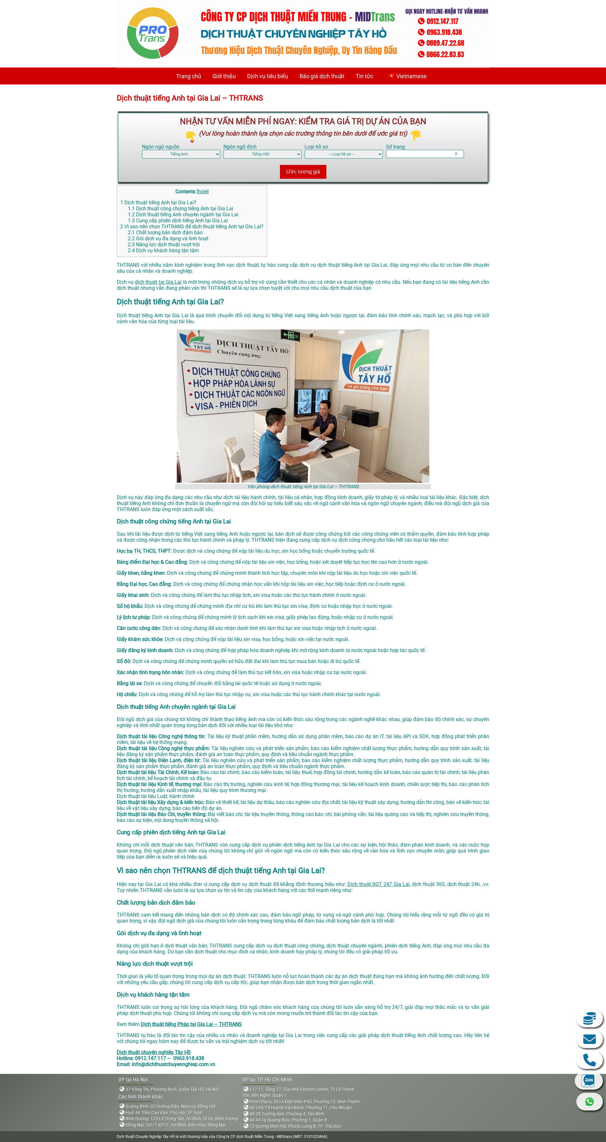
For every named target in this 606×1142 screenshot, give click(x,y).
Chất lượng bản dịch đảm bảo (165, 233)
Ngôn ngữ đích (240, 147)
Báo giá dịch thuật (322, 76)
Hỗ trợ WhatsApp (589, 1101)
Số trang (395, 147)
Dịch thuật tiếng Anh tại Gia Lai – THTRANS (190, 98)
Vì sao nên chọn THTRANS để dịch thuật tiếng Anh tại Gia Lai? (192, 227)
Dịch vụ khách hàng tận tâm (163, 250)
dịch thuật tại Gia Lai (158, 282)
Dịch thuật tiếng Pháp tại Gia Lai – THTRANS (191, 1024)
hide (202, 192)
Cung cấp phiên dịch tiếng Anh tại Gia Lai (178, 221)
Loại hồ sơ (316, 147)
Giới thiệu (224, 76)
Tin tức (364, 76)
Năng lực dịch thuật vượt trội (164, 245)
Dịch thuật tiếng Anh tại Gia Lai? (158, 203)
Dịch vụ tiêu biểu (267, 76)
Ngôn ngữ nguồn (161, 147)
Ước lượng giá (303, 171)
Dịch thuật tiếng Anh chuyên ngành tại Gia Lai (183, 215)
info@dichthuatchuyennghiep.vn (589, 1039)
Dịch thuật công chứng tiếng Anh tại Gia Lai (180, 209)
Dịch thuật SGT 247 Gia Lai (379, 884)
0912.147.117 (589, 1060)
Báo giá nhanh (589, 1018)
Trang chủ (188, 76)
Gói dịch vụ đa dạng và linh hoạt (168, 239)
